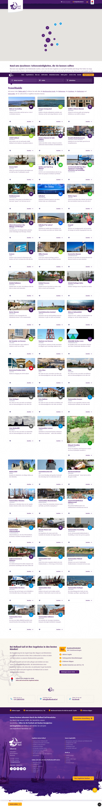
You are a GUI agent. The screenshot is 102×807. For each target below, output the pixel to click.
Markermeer (80, 91)
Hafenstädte (11, 94)
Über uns (37, 74)
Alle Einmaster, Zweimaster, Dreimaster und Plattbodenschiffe (79, 741)
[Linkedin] (17, 768)
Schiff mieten (44, 74)
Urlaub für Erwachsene (37, 766)
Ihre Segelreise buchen (82, 778)
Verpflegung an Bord (70, 746)
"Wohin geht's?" (22, 91)
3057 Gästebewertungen (74, 650)
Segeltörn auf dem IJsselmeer (39, 744)
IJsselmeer (71, 91)
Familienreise (36, 764)
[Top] (94, 790)
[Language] (87, 1)
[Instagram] (21, 768)
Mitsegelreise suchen (37, 762)
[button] (55, 24)
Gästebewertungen (70, 762)
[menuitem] (23, 75)
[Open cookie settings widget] (99, 804)
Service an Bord (69, 744)
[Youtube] (24, 768)
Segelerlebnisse (30, 74)
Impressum (12, 765)
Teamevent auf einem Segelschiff (40, 750)
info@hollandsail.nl (15, 762)
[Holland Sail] (11, 75)
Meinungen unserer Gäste (68, 672)
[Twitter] (14, 768)
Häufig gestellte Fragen (71, 759)
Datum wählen (14, 804)
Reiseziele (68, 760)
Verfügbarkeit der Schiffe (71, 742)
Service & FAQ (72, 74)
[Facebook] (11, 768)
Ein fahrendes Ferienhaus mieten (40, 748)
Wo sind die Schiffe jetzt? (71, 748)
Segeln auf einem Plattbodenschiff (40, 741)
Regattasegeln (36, 770)
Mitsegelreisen (36, 755)
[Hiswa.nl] (12, 679)
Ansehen (29, 121)
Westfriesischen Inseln (49, 91)
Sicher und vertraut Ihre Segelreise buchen (27, 680)
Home (22, 74)
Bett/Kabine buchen (54, 74)
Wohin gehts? (64, 74)
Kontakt (79, 74)
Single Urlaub (36, 768)
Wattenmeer (61, 91)
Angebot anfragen (88, 74)
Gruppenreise (36, 771)
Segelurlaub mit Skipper (38, 746)
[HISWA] (92, 2)
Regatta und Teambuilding (38, 752)
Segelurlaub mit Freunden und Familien (41, 742)
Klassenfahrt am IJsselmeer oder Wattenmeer (42, 753)
